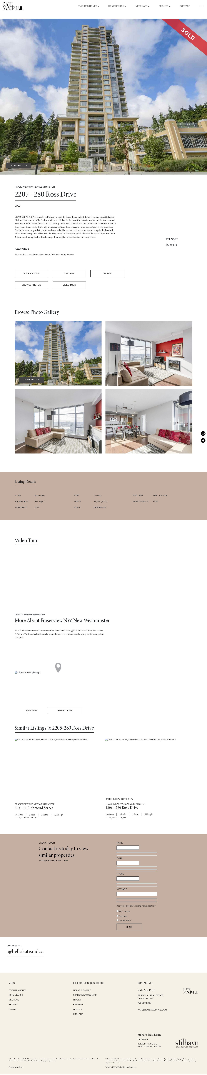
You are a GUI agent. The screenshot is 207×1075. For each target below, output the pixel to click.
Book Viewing (31, 273)
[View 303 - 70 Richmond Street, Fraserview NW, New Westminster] (58, 767)
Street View (65, 710)
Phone (120, 874)
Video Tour (69, 285)
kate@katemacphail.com (53, 860)
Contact (185, 6)
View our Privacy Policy (16, 1067)
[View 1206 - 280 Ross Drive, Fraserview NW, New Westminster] (148, 767)
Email (120, 858)
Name (120, 843)
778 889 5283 (144, 1003)
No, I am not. (124, 911)
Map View (31, 710)
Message (122, 889)
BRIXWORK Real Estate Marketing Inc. (124, 1067)
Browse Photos (31, 285)
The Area (69, 273)
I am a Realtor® (125, 921)
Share (107, 273)
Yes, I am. (123, 916)
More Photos (19, 165)
